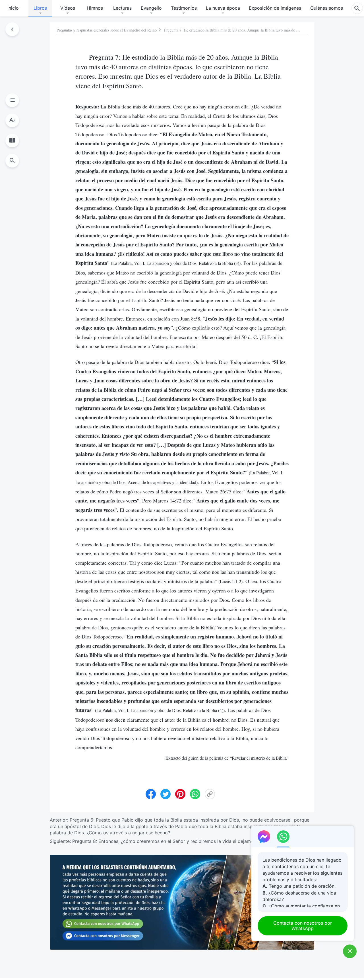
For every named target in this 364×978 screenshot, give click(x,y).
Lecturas (122, 8)
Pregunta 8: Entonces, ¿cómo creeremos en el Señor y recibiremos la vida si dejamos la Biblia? (174, 841)
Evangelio (151, 8)
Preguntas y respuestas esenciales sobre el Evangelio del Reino (107, 30)
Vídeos (67, 8)
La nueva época (223, 8)
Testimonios (184, 8)
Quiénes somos (326, 8)
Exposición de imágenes (275, 8)
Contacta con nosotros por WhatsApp (302, 925)
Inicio (13, 8)
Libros (40, 8)
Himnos (95, 8)
